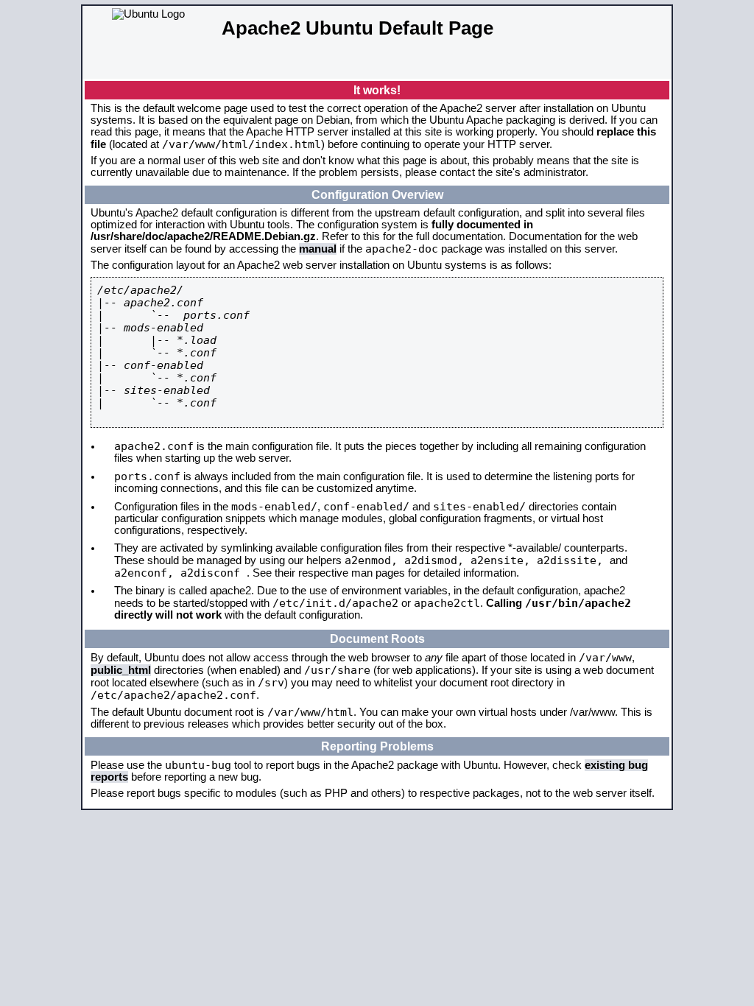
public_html (121, 670)
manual (318, 249)
